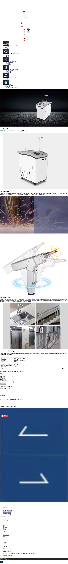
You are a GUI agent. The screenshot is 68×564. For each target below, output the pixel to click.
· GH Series (7, 46)
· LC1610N (7, 56)
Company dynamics (6, 518)
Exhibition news (5, 519)
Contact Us (25, 17)
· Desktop (6, 54)
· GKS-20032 (7, 78)
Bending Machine (13, 77)
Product (24, 12)
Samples (4, 536)
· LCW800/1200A (8, 63)
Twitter (5, 543)
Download (4, 528)
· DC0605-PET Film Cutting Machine (11, 87)
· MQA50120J (7, 86)
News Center (5, 527)
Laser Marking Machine (14, 69)
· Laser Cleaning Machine (9, 85)
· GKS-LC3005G (8, 64)
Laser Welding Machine (14, 61)
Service (24, 14)
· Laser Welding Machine (9, 62)
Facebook (5, 546)
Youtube (5, 542)
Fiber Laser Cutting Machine (14, 45)
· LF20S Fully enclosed (9, 70)
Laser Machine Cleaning (7, 514)
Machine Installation (6, 537)
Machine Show (5, 534)
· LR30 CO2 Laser (8, 72)
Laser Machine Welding (7, 512)
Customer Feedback (6, 535)
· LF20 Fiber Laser (8, 71)
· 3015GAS (7, 47)
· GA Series (7, 48)
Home (24, 11)
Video (24, 15)
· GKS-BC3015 (7, 79)
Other (10, 84)
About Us (25, 16)
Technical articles (5, 520)
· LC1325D (7, 55)
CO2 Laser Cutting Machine (14, 53)
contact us (4, 529)
